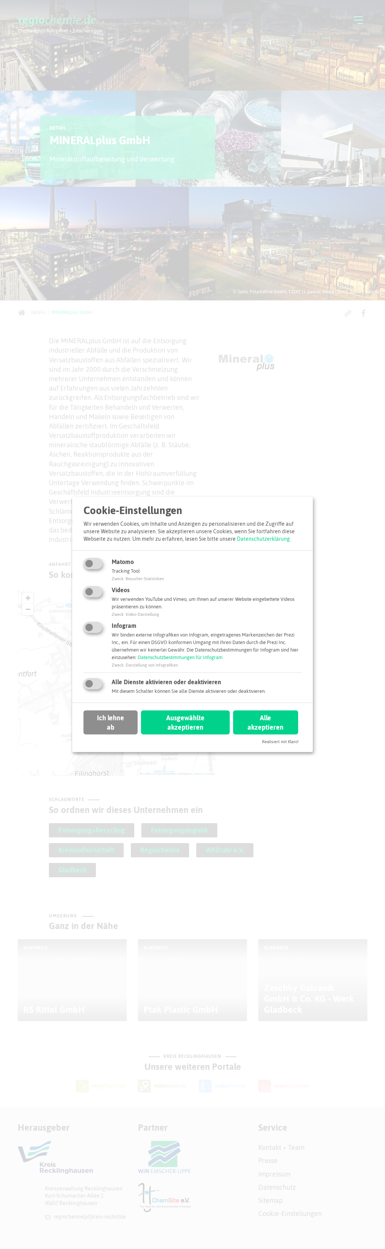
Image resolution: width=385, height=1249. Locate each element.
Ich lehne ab (110, 722)
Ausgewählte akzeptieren (185, 722)
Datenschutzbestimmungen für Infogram (180, 657)
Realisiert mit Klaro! (280, 741)
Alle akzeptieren (265, 722)
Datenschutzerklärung (263, 539)
